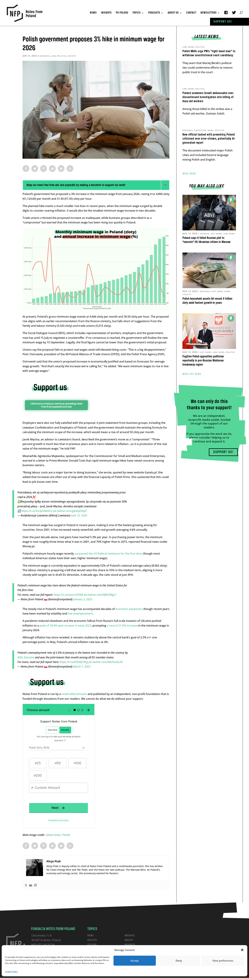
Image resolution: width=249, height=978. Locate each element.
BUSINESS (129, 944)
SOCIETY (128, 940)
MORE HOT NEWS (192, 374)
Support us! (222, 21)
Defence (205, 233)
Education (200, 130)
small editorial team (74, 694)
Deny (179, 960)
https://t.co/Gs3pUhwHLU (37, 511)
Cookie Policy (11, 971)
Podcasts (154, 13)
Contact (191, 13)
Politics (61, 56)
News (93, 13)
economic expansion (129, 609)
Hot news (216, 233)
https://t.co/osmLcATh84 (68, 595)
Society (72, 56)
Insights (106, 13)
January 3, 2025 (82, 599)
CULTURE (92, 944)
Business (45, 56)
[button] (242, 950)
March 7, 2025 (81, 666)
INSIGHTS (129, 935)
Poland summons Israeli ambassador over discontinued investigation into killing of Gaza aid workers (207, 97)
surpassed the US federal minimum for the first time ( (109, 553)
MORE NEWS (189, 173)
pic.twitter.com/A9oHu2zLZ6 (106, 662)
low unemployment (80, 613)
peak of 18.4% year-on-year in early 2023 (65, 625)
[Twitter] (25, 885)
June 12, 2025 (79, 515)
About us (173, 13)
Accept (135, 960)
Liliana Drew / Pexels (57, 835)
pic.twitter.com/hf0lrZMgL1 (100, 595)
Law (53, 56)
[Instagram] (35, 885)
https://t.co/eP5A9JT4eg (74, 662)
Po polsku (122, 13)
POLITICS (92, 940)
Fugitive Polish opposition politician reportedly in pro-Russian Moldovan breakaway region (203, 360)
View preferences (222, 960)
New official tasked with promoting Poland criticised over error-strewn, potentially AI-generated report (208, 138)
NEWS (90, 935)
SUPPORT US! (223, 452)
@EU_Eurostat (25, 657)
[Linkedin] (30, 885)
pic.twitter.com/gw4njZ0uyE (70, 511)
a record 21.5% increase (122, 625)
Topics (136, 13)
